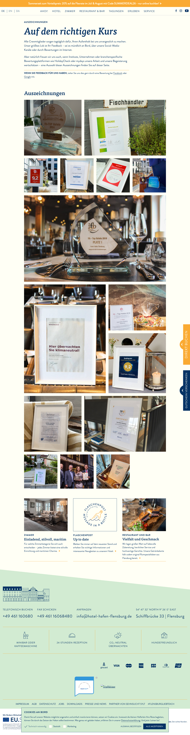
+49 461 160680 (18, 616)
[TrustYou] (87, 687)
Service (149, 11)
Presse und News (95, 704)
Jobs (61, 704)
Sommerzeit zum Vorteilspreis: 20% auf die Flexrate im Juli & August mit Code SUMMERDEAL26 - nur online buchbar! (93, 3)
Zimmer (70, 11)
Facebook (117, 73)
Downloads (74, 704)
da (18, 11)
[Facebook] (176, 11)
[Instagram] (180, 11)
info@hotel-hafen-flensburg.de (104, 616)
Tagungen (116, 11)
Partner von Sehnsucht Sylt (127, 704)
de (3, 11)
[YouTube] (186, 11)
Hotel (56, 11)
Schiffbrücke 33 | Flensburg (160, 613)
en (10, 11)
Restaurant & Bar (92, 11)
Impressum (22, 704)
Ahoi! (44, 11)
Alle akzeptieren (154, 726)
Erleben (134, 11)
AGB (34, 704)
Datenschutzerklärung (130, 720)
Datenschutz (47, 704)
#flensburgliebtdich (161, 704)
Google (27, 76)
